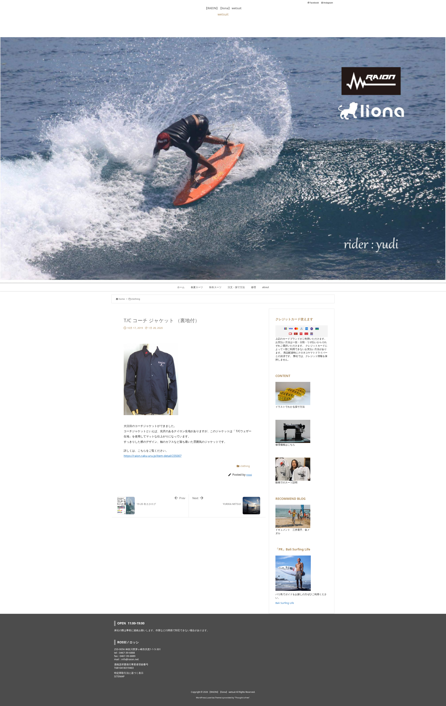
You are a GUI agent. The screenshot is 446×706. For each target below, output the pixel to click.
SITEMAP (119, 676)
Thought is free (242, 697)
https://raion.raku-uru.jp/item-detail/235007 (153, 456)
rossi (249, 474)
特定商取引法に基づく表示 (128, 673)
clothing (136, 298)
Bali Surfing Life (284, 603)
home (122, 298)
